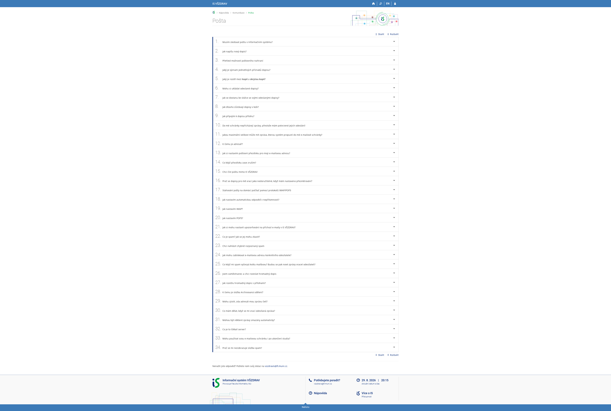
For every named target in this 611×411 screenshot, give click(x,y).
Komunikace (238, 12)
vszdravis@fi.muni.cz (276, 366)
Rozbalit (394, 34)
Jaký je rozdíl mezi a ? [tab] (240, 78)
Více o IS (367, 393)
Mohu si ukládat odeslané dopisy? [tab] (237, 88)
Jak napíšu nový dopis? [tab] (230, 50)
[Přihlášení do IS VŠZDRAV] (395, 4)
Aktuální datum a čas (370, 384)
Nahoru (305, 407)
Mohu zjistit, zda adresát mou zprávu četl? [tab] (241, 300)
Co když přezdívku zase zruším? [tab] (235, 162)
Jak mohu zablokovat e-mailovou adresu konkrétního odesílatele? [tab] (253, 254)
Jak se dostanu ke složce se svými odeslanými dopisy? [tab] (247, 97)
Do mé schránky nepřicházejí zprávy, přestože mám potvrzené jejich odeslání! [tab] (260, 125)
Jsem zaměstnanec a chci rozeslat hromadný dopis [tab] (245, 273)
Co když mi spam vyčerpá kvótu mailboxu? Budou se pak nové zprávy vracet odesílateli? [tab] (265, 263)
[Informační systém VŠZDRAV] (213, 12)
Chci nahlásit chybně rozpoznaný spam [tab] (239, 245)
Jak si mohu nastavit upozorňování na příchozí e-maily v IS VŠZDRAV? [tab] (255, 226)
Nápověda (224, 12)
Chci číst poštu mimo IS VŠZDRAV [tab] (236, 171)
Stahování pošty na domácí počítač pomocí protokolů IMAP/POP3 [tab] (253, 189)
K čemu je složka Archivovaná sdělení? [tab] (239, 291)
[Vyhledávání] (380, 4)
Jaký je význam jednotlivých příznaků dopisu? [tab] (242, 69)
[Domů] (373, 4)
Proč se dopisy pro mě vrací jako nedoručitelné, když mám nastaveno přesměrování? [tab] (263, 180)
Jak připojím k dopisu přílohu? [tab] (234, 115)
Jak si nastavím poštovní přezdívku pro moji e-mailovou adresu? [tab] (252, 152)
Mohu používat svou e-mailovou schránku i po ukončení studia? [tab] (252, 338)
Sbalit (381, 34)
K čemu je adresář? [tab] (229, 143)
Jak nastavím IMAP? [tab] (229, 208)
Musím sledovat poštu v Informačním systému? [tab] (244, 41)
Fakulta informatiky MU (241, 384)
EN (388, 3)
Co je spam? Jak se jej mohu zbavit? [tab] (237, 236)
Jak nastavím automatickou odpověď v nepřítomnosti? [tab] (247, 199)
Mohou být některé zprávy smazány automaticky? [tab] (245, 319)
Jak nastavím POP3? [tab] (229, 217)
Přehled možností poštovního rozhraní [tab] (239, 60)
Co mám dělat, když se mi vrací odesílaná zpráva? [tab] (245, 310)
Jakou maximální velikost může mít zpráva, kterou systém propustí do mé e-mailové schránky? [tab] (268, 134)
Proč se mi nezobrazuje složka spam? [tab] (238, 347)
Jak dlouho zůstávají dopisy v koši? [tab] (237, 106)
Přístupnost (367, 397)
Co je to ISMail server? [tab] (230, 328)
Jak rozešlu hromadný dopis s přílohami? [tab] (240, 282)
